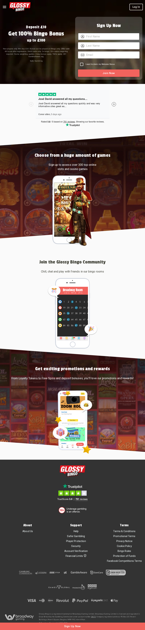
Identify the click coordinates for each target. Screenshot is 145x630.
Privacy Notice (124, 541)
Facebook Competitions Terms (124, 560)
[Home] (20, 7)
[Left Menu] (4, 7)
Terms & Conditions (124, 531)
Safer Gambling (36, 61)
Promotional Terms (124, 536)
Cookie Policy (124, 546)
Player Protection (76, 541)
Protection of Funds (124, 556)
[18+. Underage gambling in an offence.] (72, 510)
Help (76, 531)
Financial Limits (74, 556)
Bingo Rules (124, 551)
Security (76, 546)
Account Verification (76, 551)
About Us (27, 531)
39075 (93, 617)
